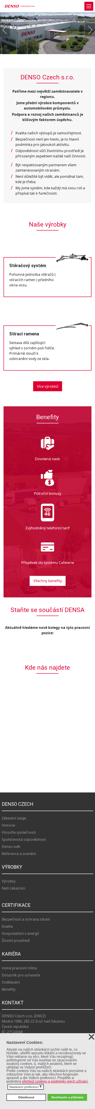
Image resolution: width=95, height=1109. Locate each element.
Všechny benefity (47, 580)
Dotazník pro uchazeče (21, 975)
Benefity (8, 989)
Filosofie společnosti (19, 832)
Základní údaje (14, 818)
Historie (8, 825)
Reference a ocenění (19, 853)
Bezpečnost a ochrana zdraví (26, 919)
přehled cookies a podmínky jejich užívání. (55, 1081)
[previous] (7, 30)
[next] (87, 30)
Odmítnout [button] (26, 1097)
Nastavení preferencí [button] (25, 1087)
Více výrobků (47, 386)
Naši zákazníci (13, 888)
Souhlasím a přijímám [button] (67, 1097)
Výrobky (8, 881)
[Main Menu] (88, 6)
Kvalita (7, 926)
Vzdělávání (11, 982)
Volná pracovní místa (19, 968)
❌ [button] (91, 1037)
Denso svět (11, 846)
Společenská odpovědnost (24, 839)
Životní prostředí (16, 940)
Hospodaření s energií (20, 933)
